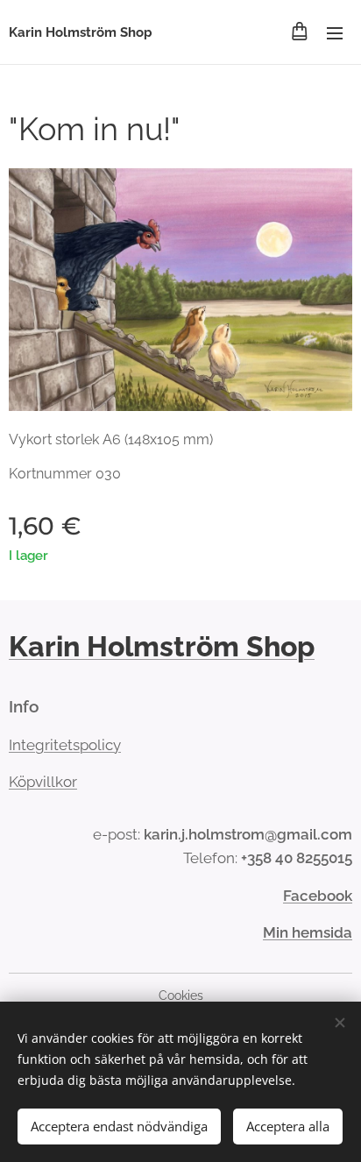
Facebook (317, 895)
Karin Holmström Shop (162, 646)
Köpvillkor (43, 781)
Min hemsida (307, 932)
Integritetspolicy (65, 745)
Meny (334, 32)
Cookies (181, 995)
